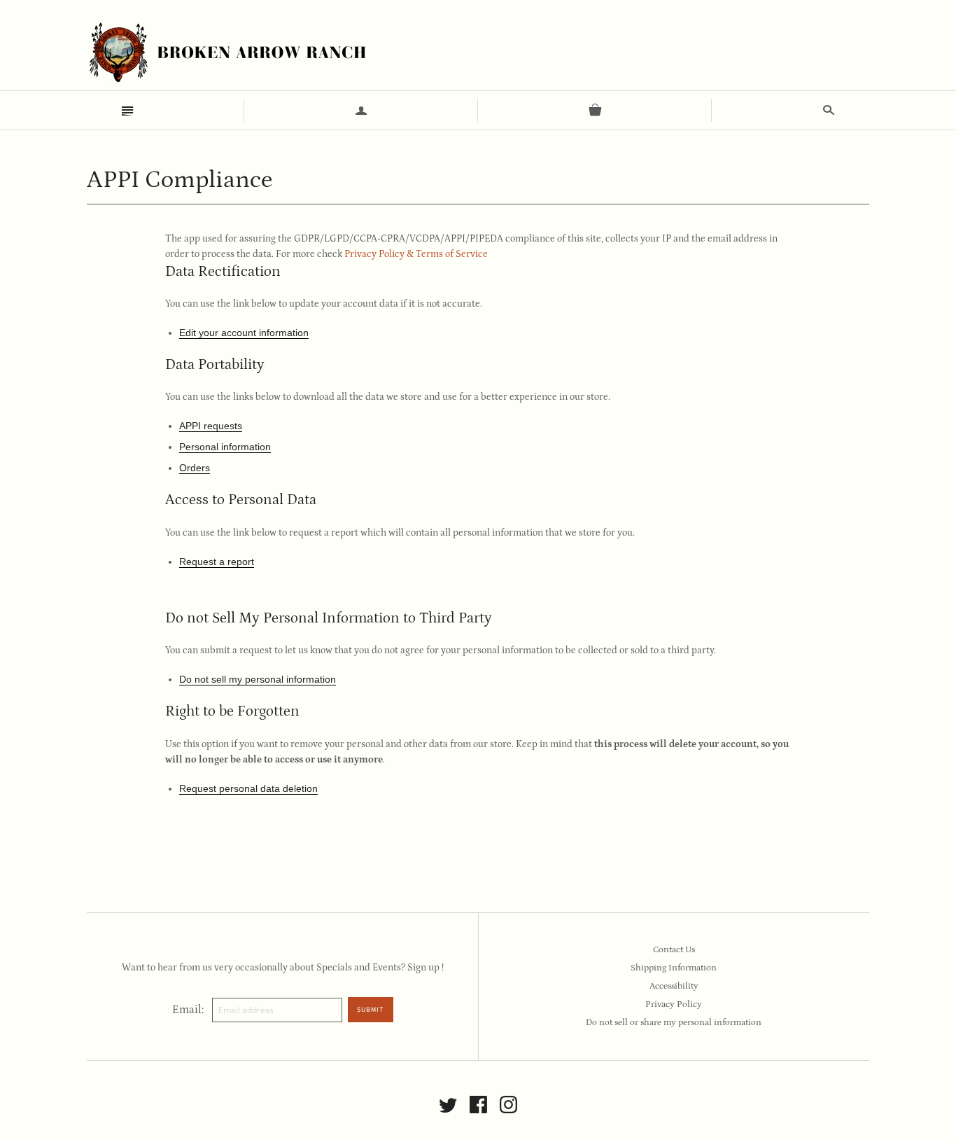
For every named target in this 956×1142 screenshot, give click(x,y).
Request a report (216, 561)
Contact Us (674, 950)
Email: (188, 1009)
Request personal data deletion (248, 788)
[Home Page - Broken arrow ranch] (227, 52)
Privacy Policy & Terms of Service (416, 254)
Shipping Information (674, 968)
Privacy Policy (673, 1004)
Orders (194, 467)
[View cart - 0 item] (595, 110)
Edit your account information (244, 332)
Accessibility (673, 986)
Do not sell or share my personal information (673, 1022)
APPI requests (210, 425)
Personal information (225, 446)
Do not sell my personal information (257, 679)
